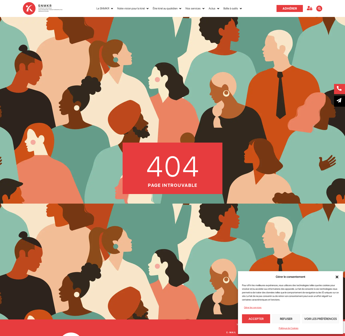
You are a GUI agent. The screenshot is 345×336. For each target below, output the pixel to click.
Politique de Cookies (288, 328)
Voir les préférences (320, 319)
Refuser (286, 319)
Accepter (256, 319)
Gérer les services (253, 307)
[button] (337, 277)
